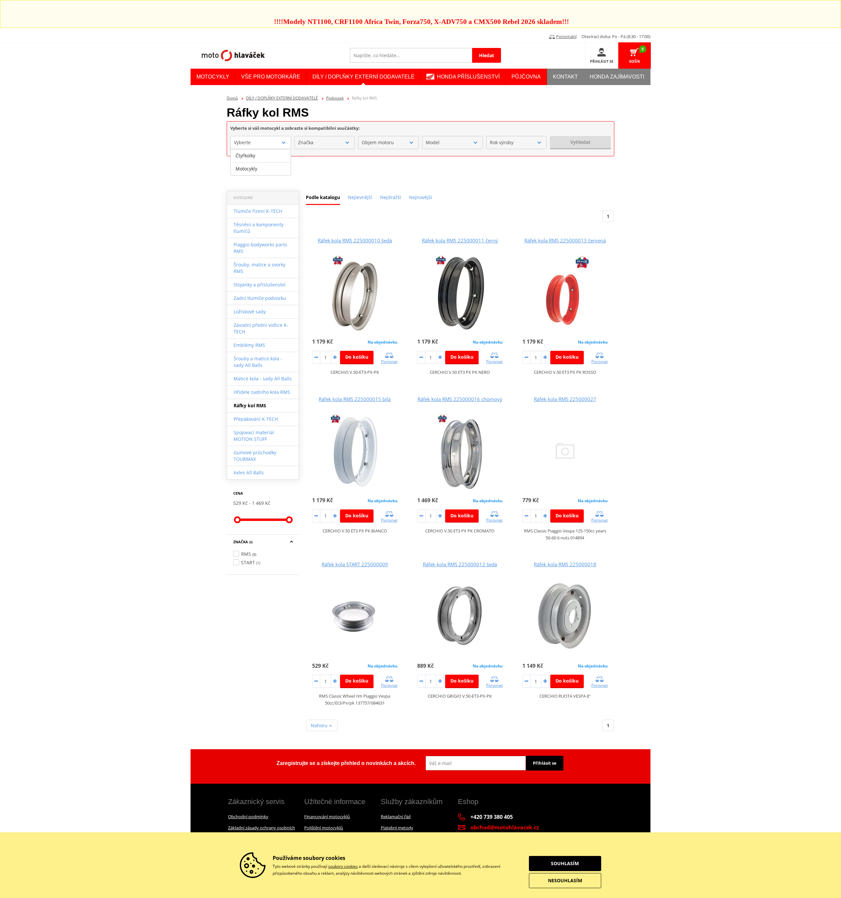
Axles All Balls (249, 472)
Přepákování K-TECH (256, 419)
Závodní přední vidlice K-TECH (261, 328)
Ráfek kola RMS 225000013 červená (565, 240)
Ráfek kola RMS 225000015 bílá (355, 399)
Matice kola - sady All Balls (263, 378)
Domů (232, 98)
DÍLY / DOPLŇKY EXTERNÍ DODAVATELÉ (282, 98)
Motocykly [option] (246, 169)
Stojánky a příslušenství (259, 284)
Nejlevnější (360, 197)
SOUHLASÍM (565, 863)
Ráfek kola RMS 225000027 (565, 399)
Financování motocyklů (327, 816)
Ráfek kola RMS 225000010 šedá (355, 240)
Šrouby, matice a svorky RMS (259, 267)
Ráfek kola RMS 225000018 (565, 564)
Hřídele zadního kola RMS (262, 392)
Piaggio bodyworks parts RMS (260, 247)
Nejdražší (390, 197)
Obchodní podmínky (248, 816)
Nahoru (320, 725)
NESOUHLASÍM (565, 880)
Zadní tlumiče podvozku (260, 298)
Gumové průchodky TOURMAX (255, 455)
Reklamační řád (396, 816)
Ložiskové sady (250, 311)
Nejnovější (420, 197)
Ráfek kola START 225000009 (355, 564)
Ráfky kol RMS (250, 405)
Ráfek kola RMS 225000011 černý (460, 240)
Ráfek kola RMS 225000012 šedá (460, 564)
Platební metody (397, 828)
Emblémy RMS (249, 345)
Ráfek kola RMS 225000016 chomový (460, 399)
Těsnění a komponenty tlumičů (259, 227)
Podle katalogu (323, 197)
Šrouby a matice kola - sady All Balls (258, 361)
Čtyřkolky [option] (245, 155)
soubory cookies (343, 866)
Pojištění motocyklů (323, 828)
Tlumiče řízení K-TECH (258, 211)
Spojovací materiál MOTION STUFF (254, 435)
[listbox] (260, 162)
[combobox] (260, 142)
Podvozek (335, 98)
